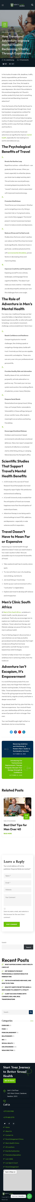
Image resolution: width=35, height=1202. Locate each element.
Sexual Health (8, 1043)
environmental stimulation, (17, 253)
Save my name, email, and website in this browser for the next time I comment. (16, 914)
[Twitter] (4, 1123)
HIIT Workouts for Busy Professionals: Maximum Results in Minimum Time (15, 974)
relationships (8, 1036)
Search (4, 942)
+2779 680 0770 (8, 1117)
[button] (32, 5)
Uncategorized (8, 32)
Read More (8, 833)
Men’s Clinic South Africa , (12, 612)
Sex (4, 1040)
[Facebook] (9, 1123)
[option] (17, 817)
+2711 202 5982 (8, 1111)
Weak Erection (8, 1050)
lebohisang (10, 60)
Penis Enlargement (10, 1032)
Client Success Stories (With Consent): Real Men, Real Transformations (14, 996)
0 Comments (24, 60)
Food (5, 1029)
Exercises (6, 1025)
